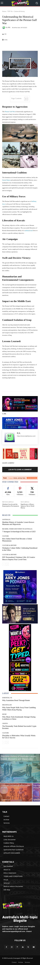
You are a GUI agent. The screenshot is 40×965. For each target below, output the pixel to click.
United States (6, 180)
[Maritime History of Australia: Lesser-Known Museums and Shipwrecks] (20, 768)
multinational (28, 230)
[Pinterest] (17, 947)
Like (8, 487)
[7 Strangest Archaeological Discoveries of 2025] (16, 792)
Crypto (5, 723)
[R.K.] (4, 27)
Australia (6, 519)
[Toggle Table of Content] (25, 99)
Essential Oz (7, 697)
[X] (28, 947)
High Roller (7, 705)
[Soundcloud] (23, 947)
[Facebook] (6, 947)
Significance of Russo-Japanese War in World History (27, 506)
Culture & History (19, 11)
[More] (27, 45)
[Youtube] (33, 947)
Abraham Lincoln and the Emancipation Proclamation (10, 505)
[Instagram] (12, 947)
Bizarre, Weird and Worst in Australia (17, 529)
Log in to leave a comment (20, 469)
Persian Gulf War (10, 111)
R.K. (9, 27)
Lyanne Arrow (5, 781)
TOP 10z (10, 11)
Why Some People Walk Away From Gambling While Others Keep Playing (19, 709)
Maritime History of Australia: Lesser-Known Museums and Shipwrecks (18, 523)
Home (4, 11)
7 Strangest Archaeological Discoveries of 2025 (19, 532)
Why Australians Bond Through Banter (16, 700)
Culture (5, 536)
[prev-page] (3, 564)
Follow (20, 487)
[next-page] (7, 564)
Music (4, 714)
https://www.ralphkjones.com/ (26, 436)
